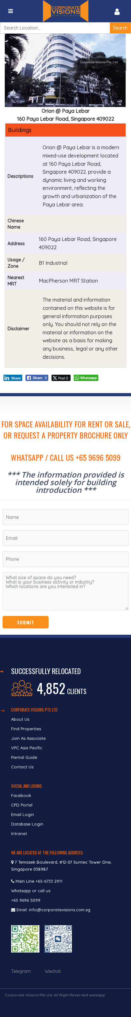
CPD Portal (21, 804)
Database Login (27, 823)
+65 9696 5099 (25, 900)
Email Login (22, 814)
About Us (20, 719)
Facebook (21, 795)
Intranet (19, 833)
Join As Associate (28, 738)
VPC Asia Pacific (26, 747)
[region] (65, 515)
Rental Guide (24, 757)
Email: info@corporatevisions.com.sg (53, 909)
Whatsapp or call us (31, 890)
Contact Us (23, 766)
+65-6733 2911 (49, 881)
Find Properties (26, 728)
